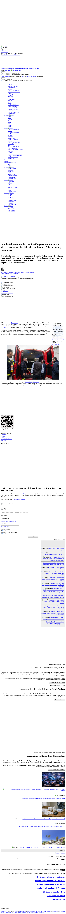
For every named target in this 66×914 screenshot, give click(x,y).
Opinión (6, 206)
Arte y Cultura (8, 162)
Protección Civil (12, 168)
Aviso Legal (55, 911)
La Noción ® (4, 911)
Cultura (10, 165)
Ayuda (16, 911)
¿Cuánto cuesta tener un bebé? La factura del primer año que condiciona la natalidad (53, 601)
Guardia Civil (11, 174)
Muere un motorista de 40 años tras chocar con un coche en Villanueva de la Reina (53, 573)
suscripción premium (24, 493)
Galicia (9, 145)
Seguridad (6, 167)
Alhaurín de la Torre (13, 86)
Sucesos (10, 194)
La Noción (3, 68)
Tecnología (10, 203)
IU (8, 185)
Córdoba (10, 119)
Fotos (23, 76)
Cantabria (10, 136)
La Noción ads (55, 344)
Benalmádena (11, 87)
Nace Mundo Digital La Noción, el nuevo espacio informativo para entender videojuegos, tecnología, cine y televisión (53, 590)
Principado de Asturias (13, 132)
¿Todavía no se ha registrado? (8, 521)
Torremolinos (11, 110)
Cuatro (2, 437)
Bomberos (10, 170)
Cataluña (10, 141)
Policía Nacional (12, 172)
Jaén (9, 123)
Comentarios (11, 276)
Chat (2, 70)
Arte (9, 164)
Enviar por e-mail (5, 291)
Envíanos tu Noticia (41, 911)
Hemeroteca (40, 76)
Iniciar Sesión (4, 52)
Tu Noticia (33, 76)
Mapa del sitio (22, 911)
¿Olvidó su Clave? (5, 526)
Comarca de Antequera (13, 90)
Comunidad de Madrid (13, 146)
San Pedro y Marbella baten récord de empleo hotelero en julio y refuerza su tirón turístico (52, 613)
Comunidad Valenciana (14, 142)
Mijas (9, 102)
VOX (9, 184)
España (6, 128)
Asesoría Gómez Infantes (58, 339)
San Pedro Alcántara (16, 76)
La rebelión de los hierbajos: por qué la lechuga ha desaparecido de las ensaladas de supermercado (53, 559)
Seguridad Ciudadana (6, 439)
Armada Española (12, 175)
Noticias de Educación (56, 896)
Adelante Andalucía (13, 187)
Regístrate (3, 50)
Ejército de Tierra (12, 178)
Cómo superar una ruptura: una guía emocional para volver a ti (56, 568)
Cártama (10, 89)
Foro (6, 70)
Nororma (10, 103)
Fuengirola (10, 95)
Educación (10, 197)
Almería (10, 116)
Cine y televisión (12, 204)
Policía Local (11, 171)
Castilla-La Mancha (13, 139)
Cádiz (9, 118)
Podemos (10, 183)
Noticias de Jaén (58, 899)
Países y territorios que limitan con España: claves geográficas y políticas (53, 618)
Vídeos (28, 76)
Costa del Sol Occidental (14, 92)
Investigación (11, 198)
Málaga (6, 84)
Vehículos (3, 440)
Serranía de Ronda (12, 108)
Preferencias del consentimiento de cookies (33, 912)
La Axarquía (11, 97)
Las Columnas (11, 210)
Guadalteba (11, 96)
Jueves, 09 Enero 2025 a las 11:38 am (10, 273)
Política (6, 180)
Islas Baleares (11, 133)
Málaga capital (11, 99)
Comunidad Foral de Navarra (15, 149)
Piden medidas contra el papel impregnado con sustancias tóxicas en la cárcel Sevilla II (53, 563)
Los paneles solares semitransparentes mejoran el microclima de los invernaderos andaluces (53, 607)
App (9, 70)
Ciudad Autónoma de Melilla (15, 155)
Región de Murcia (12, 148)
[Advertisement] (33, 12)
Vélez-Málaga (11, 113)
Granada (10, 121)
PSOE (9, 190)
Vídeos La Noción (5, 76)
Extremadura (11, 144)
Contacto (49, 911)
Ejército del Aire (12, 177)
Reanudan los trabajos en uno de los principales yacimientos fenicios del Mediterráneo (55, 623)
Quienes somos (31, 911)
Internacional (10, 158)
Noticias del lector (12, 209)
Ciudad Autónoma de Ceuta (15, 154)
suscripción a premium (19, 499)
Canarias (10, 135)
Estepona (10, 93)
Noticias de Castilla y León (54, 892)
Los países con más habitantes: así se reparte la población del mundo (54, 553)
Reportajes (10, 207)
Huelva (9, 122)
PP (8, 188)
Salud (9, 196)
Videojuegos (11, 201)
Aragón (10, 131)
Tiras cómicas (11, 211)
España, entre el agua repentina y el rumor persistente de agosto (56, 549)
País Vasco (10, 151)
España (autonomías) (13, 157)
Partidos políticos (12, 191)
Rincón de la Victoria (13, 105)
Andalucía (6, 115)
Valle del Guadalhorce (13, 112)
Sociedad (6, 193)
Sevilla (9, 126)
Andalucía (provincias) (13, 129)
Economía (6, 159)
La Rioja (10, 152)
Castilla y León (11, 138)
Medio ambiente (12, 200)
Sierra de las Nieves (13, 109)
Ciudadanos (11, 181)
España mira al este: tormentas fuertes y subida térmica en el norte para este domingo (53, 579)
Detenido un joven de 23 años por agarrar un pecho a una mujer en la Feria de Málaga (53, 585)
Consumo (3, 436)
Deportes (6, 161)
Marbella (10, 100)
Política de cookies (16, 912)
